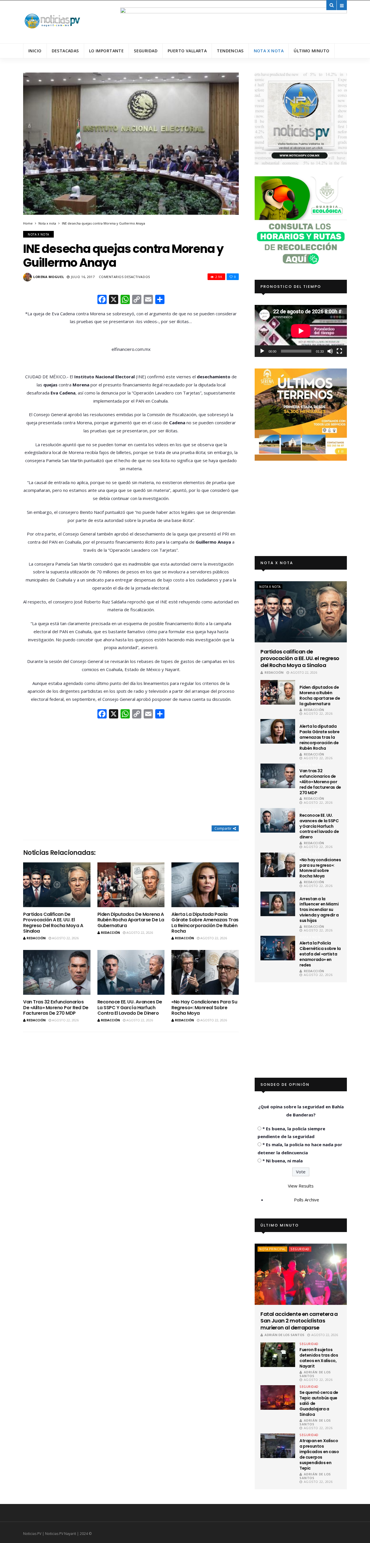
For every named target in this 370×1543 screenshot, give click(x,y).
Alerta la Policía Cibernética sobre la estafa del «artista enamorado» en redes (320, 954)
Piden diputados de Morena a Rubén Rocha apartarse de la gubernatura (130, 920)
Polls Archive (306, 1200)
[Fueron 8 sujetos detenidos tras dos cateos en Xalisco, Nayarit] (277, 1354)
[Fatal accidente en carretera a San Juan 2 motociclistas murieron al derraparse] (301, 1274)
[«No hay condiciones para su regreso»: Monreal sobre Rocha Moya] (205, 972)
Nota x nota (269, 50)
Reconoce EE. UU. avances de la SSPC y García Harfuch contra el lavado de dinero (129, 1007)
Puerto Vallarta (187, 50)
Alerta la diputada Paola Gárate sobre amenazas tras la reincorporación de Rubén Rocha (204, 922)
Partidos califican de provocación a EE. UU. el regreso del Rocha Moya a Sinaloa (53, 922)
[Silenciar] (330, 351)
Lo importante (106, 50)
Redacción (36, 938)
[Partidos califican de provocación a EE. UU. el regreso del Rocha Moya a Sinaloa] (56, 884)
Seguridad (146, 50)
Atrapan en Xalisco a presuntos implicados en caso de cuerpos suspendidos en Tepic (319, 1454)
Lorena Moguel (48, 277)
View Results (301, 1186)
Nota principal (272, 1249)
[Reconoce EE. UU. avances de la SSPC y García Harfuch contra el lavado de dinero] (131, 972)
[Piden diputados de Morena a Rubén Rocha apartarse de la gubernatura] (131, 884)
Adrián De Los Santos (284, 1335)
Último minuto (311, 50)
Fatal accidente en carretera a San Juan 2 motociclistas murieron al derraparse (299, 1321)
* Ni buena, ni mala (282, 1161)
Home (28, 223)
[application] (301, 331)
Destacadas (65, 50)
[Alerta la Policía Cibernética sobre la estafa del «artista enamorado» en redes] (277, 948)
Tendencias (230, 50)
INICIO (35, 50)
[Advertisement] (131, 772)
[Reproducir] (262, 351)
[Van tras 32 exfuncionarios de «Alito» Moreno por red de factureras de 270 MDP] (56, 972)
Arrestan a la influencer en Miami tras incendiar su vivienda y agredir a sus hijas (319, 910)
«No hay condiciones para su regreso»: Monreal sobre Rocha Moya (204, 1007)
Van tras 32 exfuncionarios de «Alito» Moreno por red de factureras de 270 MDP (55, 1007)
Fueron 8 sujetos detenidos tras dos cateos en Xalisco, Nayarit (318, 1358)
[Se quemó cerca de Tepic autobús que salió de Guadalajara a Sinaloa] (277, 1397)
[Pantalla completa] (339, 351)
